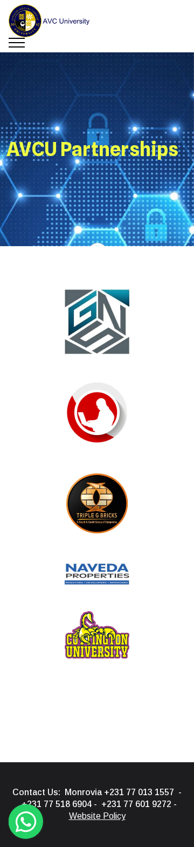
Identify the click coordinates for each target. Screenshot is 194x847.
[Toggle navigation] (17, 42)
